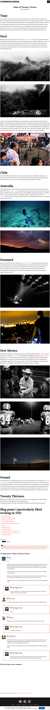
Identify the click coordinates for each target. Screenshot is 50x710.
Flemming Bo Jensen (9, 2)
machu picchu (20, 547)
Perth (33, 547)
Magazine (24, 704)
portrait (8, 548)
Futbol (3, 525)
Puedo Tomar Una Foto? (7, 519)
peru (36, 547)
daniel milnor (37, 546)
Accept (41, 708)
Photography (3, 548)
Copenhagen (28, 546)
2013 (9, 546)
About (13, 704)
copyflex (32, 546)
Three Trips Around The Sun (8, 521)
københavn (11, 547)
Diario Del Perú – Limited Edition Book (10, 523)
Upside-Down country (13, 191)
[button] (48, 1)
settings (35, 708)
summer (25, 548)
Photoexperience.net (27, 39)
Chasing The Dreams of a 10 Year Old (10, 530)
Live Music (18, 704)
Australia (21, 546)
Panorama (30, 547)
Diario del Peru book (26, 263)
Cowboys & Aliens (16, 355)
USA (37, 548)
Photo (38, 547)
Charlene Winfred (45, 355)
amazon (17, 546)
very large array (41, 548)
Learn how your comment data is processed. (23, 693)
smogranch (16, 548)
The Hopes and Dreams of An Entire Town (11, 532)
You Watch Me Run (6, 529)
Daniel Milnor (42, 353)
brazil (24, 546)
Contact (30, 704)
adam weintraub (13, 546)
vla (45, 548)
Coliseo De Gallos (6, 516)
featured (45, 546)
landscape (15, 547)
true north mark (33, 548)
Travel (29, 548)
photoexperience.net (44, 547)
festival (2, 547)
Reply (3, 561)
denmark (41, 546)
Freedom (8, 357)
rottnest (11, 548)
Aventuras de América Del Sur (8, 518)
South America (21, 548)
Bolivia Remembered (6, 534)
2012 (6, 546)
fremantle (6, 547)
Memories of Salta (6, 527)
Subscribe (36, 704)
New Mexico (25, 547)
